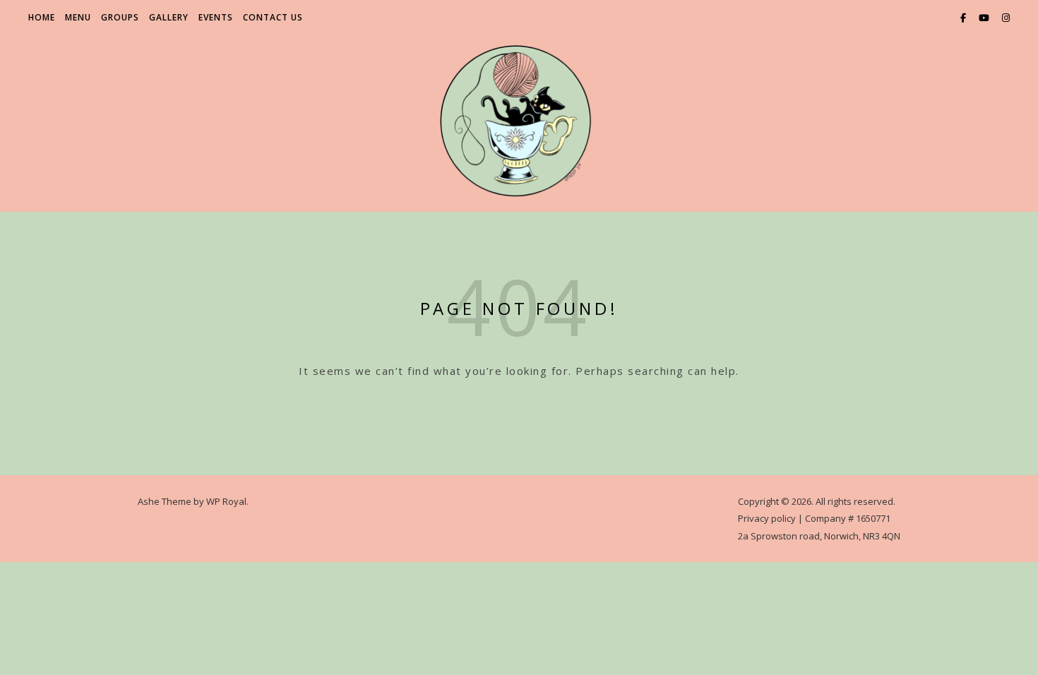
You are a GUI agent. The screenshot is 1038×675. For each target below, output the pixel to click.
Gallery (169, 17)
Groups (120, 17)
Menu (78, 17)
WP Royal (226, 501)
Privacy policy (767, 518)
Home (41, 17)
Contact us (273, 17)
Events (215, 17)
